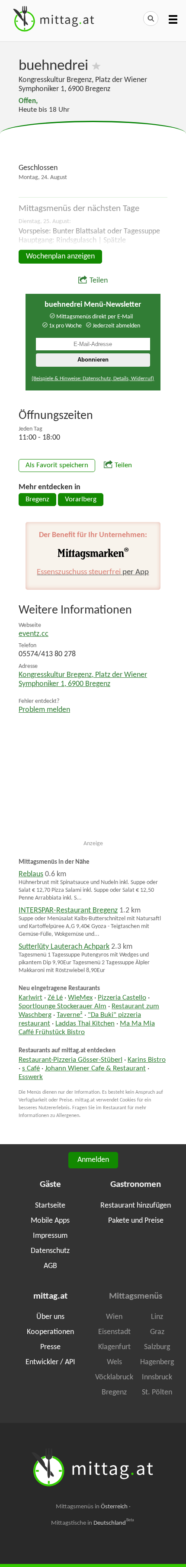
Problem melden (44, 710)
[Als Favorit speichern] (96, 66)
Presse (50, 1347)
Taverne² (70, 1015)
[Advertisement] (93, 143)
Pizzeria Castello (122, 997)
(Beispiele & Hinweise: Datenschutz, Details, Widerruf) (93, 378)
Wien (114, 1317)
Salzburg (157, 1347)
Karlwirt (30, 997)
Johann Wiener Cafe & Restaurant (95, 1068)
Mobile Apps (50, 1220)
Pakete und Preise (136, 1220)
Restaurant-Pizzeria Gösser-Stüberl (70, 1060)
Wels (114, 1362)
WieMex (80, 997)
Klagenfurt (114, 1347)
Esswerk (31, 1077)
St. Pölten (157, 1392)
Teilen (99, 280)
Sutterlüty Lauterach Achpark (64, 946)
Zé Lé (55, 997)
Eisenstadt (114, 1332)
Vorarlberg (80, 499)
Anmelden (93, 1160)
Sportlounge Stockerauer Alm (62, 1006)
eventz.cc (33, 634)
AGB (50, 1266)
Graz (157, 1332)
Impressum (50, 1236)
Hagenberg (157, 1362)
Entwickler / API (50, 1362)
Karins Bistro (147, 1060)
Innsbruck (157, 1377)
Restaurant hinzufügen (135, 1205)
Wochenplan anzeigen (60, 256)
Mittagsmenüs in (92, 1507)
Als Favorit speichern (57, 465)
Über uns (50, 1317)
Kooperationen (50, 1332)
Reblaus (31, 874)
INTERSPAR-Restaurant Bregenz (68, 910)
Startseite (50, 1205)
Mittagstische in (92, 1523)
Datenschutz (50, 1251)
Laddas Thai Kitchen (85, 1023)
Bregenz (37, 499)
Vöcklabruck (114, 1377)
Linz (157, 1317)
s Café (31, 1068)
